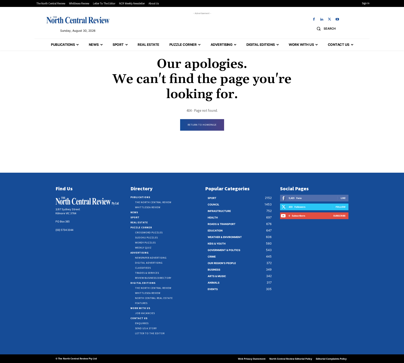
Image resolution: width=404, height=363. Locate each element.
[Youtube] (337, 19)
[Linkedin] (321, 19)
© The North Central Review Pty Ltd (76, 358)
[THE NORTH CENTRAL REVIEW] (77, 20)
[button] (325, 29)
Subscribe (339, 215)
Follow (341, 206)
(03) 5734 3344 (64, 230)
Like (343, 198)
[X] (329, 19)
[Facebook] (314, 19)
